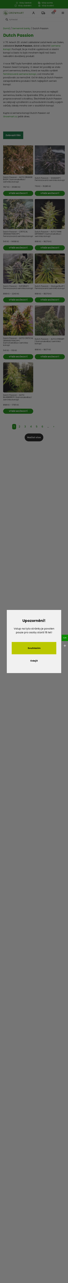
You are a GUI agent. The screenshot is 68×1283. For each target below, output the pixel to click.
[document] (34, 641)
